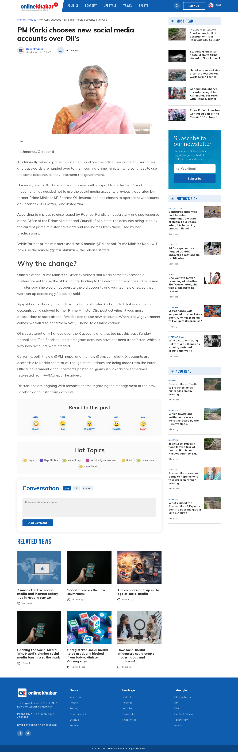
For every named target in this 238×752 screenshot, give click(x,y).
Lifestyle (110, 6)
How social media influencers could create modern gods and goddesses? (135, 655)
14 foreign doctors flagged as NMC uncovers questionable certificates (184, 253)
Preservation (129, 714)
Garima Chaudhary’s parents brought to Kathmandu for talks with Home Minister (204, 94)
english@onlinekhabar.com (41, 724)
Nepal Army (74, 460)
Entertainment (78, 714)
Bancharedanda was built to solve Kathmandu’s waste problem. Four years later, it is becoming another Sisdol (182, 220)
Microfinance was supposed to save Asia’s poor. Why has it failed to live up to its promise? (185, 316)
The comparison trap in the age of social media (138, 592)
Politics (73, 6)
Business (75, 725)
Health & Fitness (183, 714)
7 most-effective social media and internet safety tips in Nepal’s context (37, 594)
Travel (127, 6)
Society (74, 708)
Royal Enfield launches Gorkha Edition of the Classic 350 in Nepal (205, 114)
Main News (76, 697)
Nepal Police (51, 460)
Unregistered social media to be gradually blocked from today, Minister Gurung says (87, 655)
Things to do (129, 719)
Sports (143, 6)
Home (21, 19)
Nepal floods (91, 466)
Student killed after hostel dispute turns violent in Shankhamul (205, 55)
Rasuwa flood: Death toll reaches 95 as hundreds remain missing (182, 389)
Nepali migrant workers (103, 460)
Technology (181, 719)
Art (176, 702)
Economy (91, 6)
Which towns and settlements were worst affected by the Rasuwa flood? (183, 419)
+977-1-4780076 (36, 714)
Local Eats (128, 708)
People (178, 725)
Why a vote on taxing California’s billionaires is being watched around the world (184, 345)
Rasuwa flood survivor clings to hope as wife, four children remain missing (183, 478)
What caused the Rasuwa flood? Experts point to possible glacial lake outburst (184, 508)
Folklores (127, 702)
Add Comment (37, 522)
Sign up (194, 6)
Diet (176, 708)
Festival (126, 697)
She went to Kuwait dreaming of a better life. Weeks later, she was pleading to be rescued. (183, 284)
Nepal (31, 460)
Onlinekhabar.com (42, 706)
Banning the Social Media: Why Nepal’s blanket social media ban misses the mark (38, 653)
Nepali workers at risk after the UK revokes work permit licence (205, 74)
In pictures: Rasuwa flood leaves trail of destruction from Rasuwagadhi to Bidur (205, 35)
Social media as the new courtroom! (86, 592)
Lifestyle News (182, 697)
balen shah (148, 460)
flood (129, 460)
